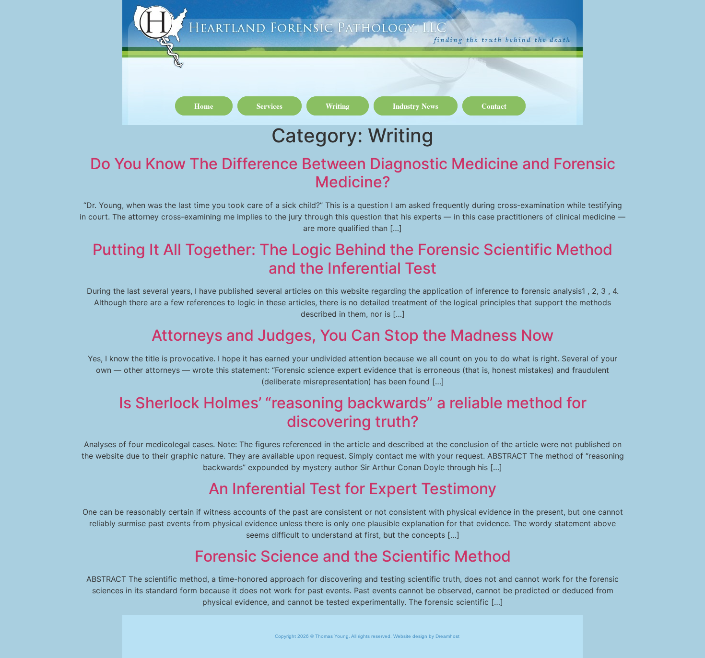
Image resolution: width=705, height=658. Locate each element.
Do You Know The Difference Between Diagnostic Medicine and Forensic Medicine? (352, 172)
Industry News (415, 106)
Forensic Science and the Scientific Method (353, 556)
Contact (494, 106)
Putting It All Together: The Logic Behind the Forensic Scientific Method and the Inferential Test (352, 258)
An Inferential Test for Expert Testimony (352, 488)
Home (203, 106)
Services (269, 106)
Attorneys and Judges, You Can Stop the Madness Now (352, 335)
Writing (338, 106)
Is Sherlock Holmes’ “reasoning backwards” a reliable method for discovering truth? (353, 411)
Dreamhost (447, 636)
